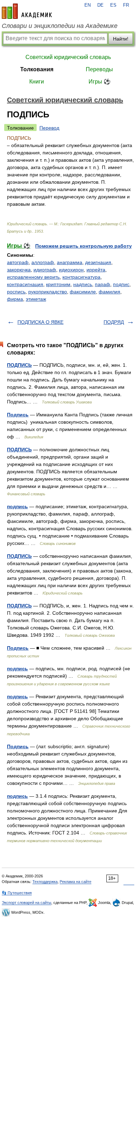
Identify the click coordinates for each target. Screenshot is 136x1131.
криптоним (58, 284)
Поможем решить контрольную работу (83, 246)
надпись (82, 284)
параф (102, 284)
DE (100, 5)
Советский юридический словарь (68, 57)
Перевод (49, 128)
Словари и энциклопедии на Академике (60, 25)
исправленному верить (33, 277)
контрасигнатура (81, 277)
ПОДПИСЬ (19, 365)
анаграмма (69, 262)
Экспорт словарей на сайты (26, 902)
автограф (18, 262)
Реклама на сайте (75, 882)
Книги (36, 82)
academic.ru (27, 11)
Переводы (99, 69)
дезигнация (98, 262)
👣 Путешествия (17, 893)
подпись (17, 506)
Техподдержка (45, 882)
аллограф (42, 262)
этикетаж (36, 299)
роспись (16, 291)
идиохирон (71, 269)
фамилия (109, 291)
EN (87, 5)
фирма (15, 299)
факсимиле (83, 291)
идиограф (44, 269)
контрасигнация (25, 284)
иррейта (95, 269)
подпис (121, 284)
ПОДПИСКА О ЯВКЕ (40, 322)
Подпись (18, 414)
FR (126, 5)
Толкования (36, 69)
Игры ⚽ (100, 82)
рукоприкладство (47, 291)
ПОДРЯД (114, 322)
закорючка (19, 269)
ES (113, 5)
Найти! (120, 39)
